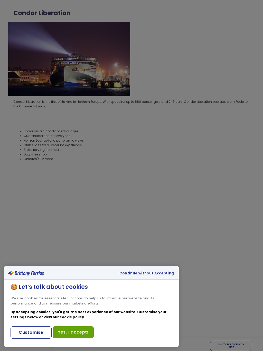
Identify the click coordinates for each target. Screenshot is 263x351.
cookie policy (72, 317)
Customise (31, 332)
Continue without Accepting (146, 273)
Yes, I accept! (73, 332)
